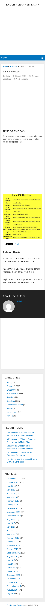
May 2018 (11, 490)
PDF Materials (13, 394)
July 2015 (11, 594)
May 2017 (11, 527)
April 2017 (11, 531)
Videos (10, 408)
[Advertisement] (22, 31)
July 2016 (11, 560)
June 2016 (11, 564)
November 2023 (13, 479)
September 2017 (14, 516)
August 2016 (12, 557)
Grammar (11, 390)
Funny (9, 382)
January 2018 (12, 505)
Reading (10, 397)
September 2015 (14, 586)
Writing (10, 416)
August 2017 (12, 519)
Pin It (17, 244)
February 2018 (13, 501)
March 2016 (12, 568)
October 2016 (12, 549)
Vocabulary (11, 412)
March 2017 (12, 534)
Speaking (7, 79)
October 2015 (12, 582)
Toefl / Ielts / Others (15, 405)
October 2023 (12, 482)
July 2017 (11, 523)
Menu (4, 58)
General (35, 76)
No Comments (22, 79)
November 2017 (13, 512)
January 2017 (12, 542)
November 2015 (13, 579)
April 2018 (11, 494)
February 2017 (13, 538)
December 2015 (13, 575)
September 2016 (14, 553)
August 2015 (12, 590)
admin (7, 76)
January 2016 (12, 571)
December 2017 (13, 508)
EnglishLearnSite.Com (22, 4)
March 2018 (12, 497)
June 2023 (11, 486)
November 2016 (13, 545)
